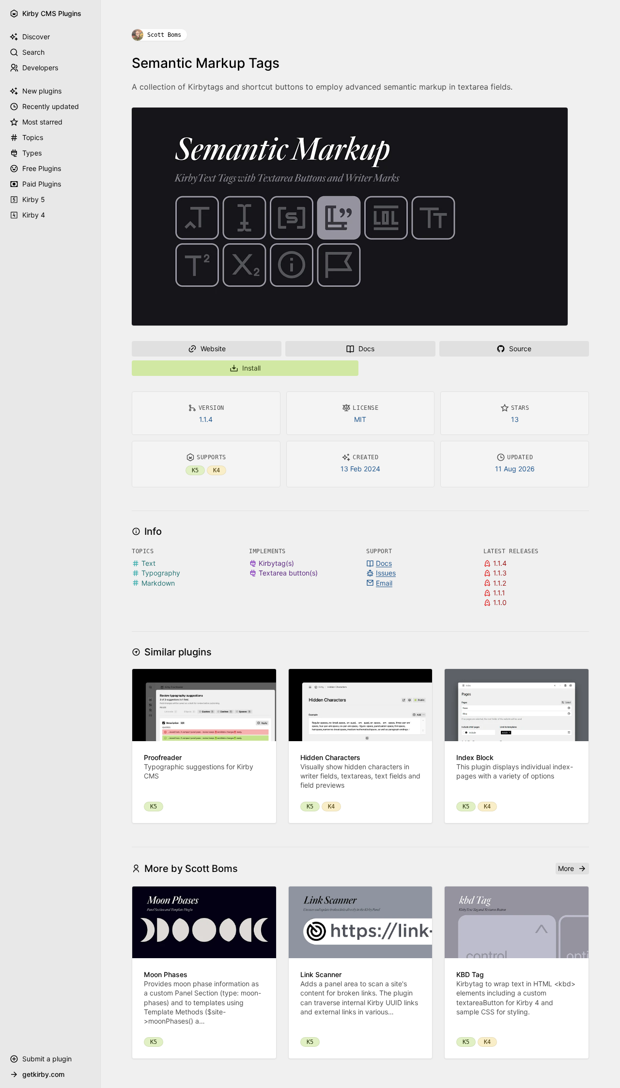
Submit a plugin (47, 1059)
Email (384, 583)
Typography (160, 573)
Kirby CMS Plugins (51, 13)
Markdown (158, 583)
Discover (36, 36)
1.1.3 (500, 573)
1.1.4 (206, 419)
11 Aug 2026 (515, 469)
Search (33, 52)
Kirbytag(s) (276, 563)
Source (520, 348)
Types (32, 153)
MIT (360, 419)
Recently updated (50, 106)
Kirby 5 (33, 199)
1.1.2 (499, 583)
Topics (32, 137)
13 (515, 419)
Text (148, 563)
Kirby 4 (33, 215)
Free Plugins (41, 168)
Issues (386, 573)
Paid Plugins (41, 184)
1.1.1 (499, 593)
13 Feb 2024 (360, 469)
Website (213, 348)
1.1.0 (500, 602)
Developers (40, 67)
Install (251, 368)
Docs (366, 348)
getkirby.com (43, 1074)
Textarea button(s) (288, 573)
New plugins (42, 91)
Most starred (42, 122)
